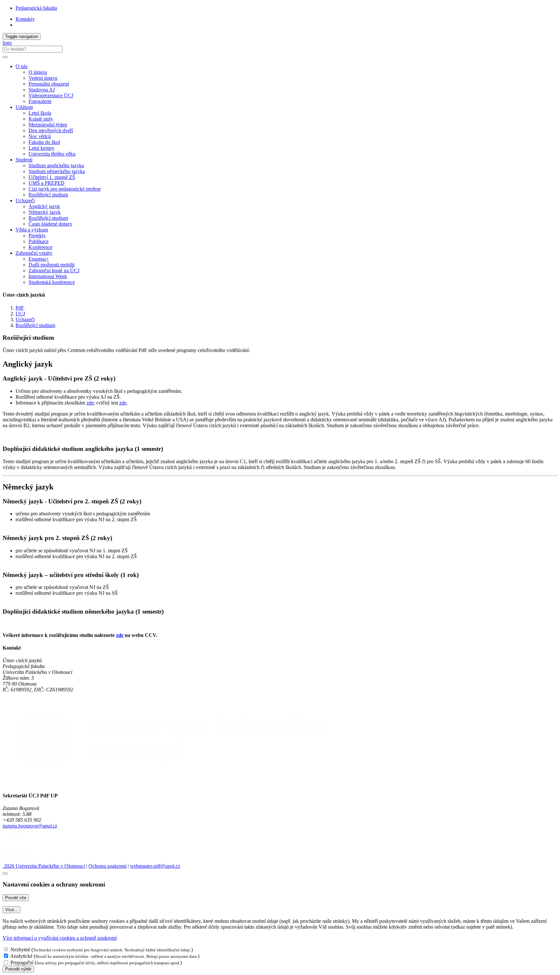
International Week (48, 276)
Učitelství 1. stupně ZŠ (52, 177)
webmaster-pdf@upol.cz (155, 866)
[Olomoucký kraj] (25, 843)
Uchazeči (25, 319)
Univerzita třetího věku (52, 154)
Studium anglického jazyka (56, 165)
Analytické (21, 956)
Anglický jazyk (44, 206)
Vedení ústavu (43, 78)
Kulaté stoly (41, 119)
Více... (11, 909)
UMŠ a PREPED (46, 183)
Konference (40, 247)
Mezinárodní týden (48, 124)
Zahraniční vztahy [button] (34, 253)
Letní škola (40, 113)
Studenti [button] (24, 159)
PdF (20, 308)
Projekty (37, 235)
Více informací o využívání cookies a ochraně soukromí (60, 938)
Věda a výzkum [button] (32, 229)
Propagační (21, 962)
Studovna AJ (42, 89)
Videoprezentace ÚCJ (51, 95)
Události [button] (24, 107)
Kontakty (25, 19)
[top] (5, 874)
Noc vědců (40, 136)
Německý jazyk (45, 212)
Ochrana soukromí (107, 866)
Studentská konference (52, 282)
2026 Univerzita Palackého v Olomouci (44, 866)
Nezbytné (20, 949)
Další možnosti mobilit (52, 264)
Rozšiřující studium (48, 194)
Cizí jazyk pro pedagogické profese (65, 189)
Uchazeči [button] (25, 200)
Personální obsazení (49, 84)
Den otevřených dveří (51, 130)
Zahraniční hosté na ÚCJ (54, 270)
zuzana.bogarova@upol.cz (30, 825)
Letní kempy (41, 148)
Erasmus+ (39, 259)
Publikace (39, 241)
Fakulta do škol (44, 142)
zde (90, 402)
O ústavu (38, 72)
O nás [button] (22, 66)
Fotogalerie (40, 101)
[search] (5, 57)
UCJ (20, 313)
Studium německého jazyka (57, 171)
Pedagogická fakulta (36, 8)
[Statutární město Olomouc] (17, 860)
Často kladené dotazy (50, 224)
